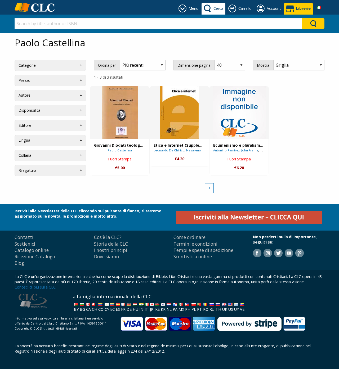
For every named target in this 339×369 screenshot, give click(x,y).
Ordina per (107, 65)
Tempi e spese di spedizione (203, 250)
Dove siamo (106, 257)
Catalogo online (32, 250)
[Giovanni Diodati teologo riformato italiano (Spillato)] (120, 112)
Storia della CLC (111, 244)
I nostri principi (110, 250)
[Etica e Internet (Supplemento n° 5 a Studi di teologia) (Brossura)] (179, 112)
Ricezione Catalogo (35, 257)
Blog (19, 263)
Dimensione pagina (194, 65)
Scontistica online (192, 257)
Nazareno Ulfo (197, 150)
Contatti (24, 237)
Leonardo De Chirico (169, 150)
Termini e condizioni (195, 244)
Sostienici (25, 244)
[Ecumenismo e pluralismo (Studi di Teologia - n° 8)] (239, 112)
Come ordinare (189, 237)
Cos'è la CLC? (108, 237)
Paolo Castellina (120, 150)
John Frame (249, 150)
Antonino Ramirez (226, 150)
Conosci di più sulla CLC (35, 287)
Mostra (263, 65)
